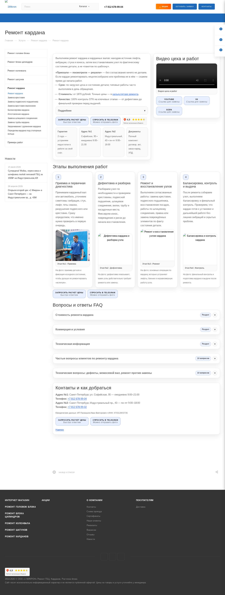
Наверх (60, 429)
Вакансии (91, 530)
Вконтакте (104, 556)
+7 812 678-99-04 (113, 6)
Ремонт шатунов (16, 530)
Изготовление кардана (18, 114)
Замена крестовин (16, 97)
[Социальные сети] (141, 6)
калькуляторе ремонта (125, 94)
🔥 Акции (163, 6)
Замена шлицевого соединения (22, 118)
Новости (10, 158)
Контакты (207, 6)
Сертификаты (93, 516)
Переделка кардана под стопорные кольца (24, 132)
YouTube (121, 556)
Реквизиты (92, 525)
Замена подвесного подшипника (23, 102)
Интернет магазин (17, 500)
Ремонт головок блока (20, 507)
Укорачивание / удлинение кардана (24, 126)
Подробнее (64, 110)
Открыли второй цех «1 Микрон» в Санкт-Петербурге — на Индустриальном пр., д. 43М (25, 194)
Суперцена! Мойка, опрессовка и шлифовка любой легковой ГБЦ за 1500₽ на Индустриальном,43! (25, 174)
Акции (46, 500)
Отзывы (90, 534)
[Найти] (95, 6)
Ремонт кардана (15, 93)
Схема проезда (94, 511)
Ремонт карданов (16, 536)
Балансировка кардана (18, 110)
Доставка (140, 507)
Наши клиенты (94, 520)
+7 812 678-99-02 (77, 407)
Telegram (112, 556)
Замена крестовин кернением (22, 106)
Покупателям (145, 500)
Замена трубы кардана (18, 122)
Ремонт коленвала (17, 523)
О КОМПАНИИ (94, 500)
